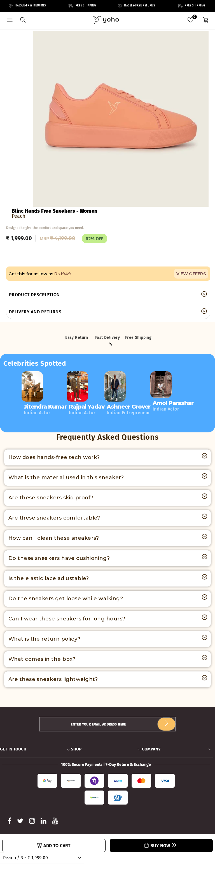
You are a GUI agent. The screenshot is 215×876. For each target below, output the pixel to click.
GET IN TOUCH (13, 749)
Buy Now (160, 845)
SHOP (76, 749)
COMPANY (151, 749)
